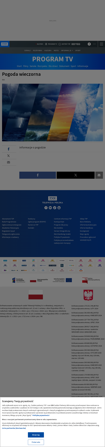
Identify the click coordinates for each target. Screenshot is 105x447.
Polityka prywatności (41, 415)
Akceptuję (36, 435)
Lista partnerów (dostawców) (14, 428)
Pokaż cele (36, 442)
